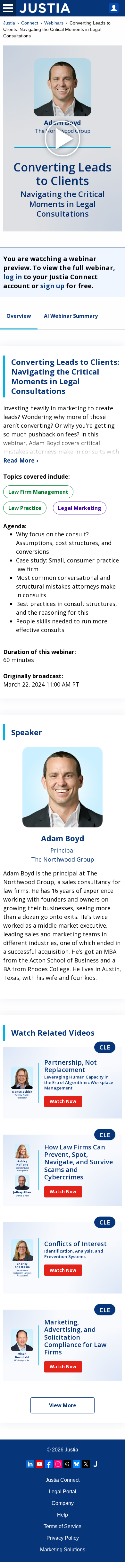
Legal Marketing (79, 508)
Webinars (53, 22)
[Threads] (67, 1464)
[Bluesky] (76, 1464)
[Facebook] (49, 1464)
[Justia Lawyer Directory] (95, 1464)
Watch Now (63, 1101)
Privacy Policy (62, 1538)
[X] (86, 1464)
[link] (62, 1083)
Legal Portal (62, 1491)
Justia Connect (62, 1480)
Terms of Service (62, 1526)
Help (62, 1515)
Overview (18, 316)
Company (63, 1503)
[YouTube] (39, 1464)
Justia (9, 22)
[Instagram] (58, 1464)
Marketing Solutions (62, 1549)
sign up (52, 285)
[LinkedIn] (30, 1464)
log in (12, 276)
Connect (29, 22)
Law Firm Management (38, 491)
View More (62, 1405)
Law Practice (24, 508)
